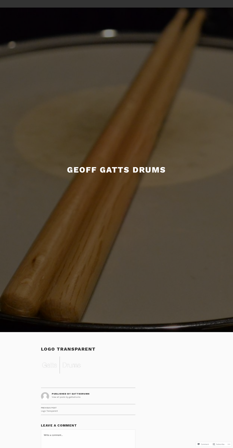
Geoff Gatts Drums (116, 170)
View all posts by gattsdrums (66, 397)
